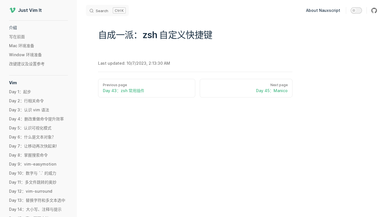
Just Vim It (30, 10)
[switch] (356, 10)
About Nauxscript (323, 10)
